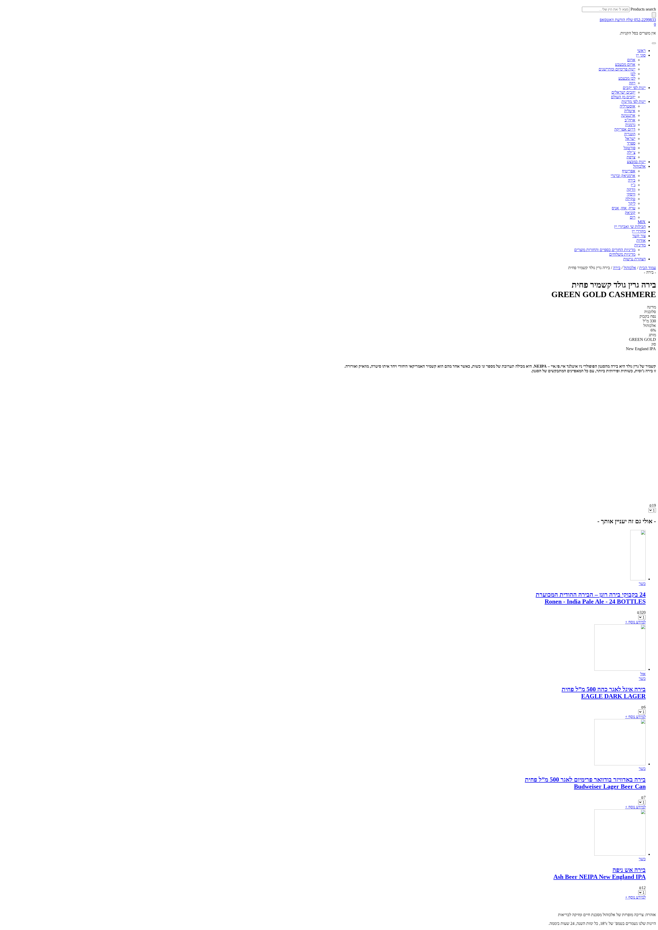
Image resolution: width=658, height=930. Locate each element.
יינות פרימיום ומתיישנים (617, 69)
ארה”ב (630, 120)
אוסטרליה (627, 106)
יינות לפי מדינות (634, 101)
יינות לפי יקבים (634, 87)
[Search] (654, 14)
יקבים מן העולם (623, 97)
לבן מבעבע (626, 78)
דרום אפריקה (624, 129)
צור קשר (639, 236)
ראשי (641, 50)
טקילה (630, 199)
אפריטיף (628, 171)
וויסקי (631, 194)
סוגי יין (641, 55)
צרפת (631, 157)
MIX (642, 222)
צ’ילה (631, 152)
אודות (641, 240)
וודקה (631, 189)
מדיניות (640, 245)
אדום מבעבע (625, 64)
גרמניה (630, 124)
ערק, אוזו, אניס (623, 208)
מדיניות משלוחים (622, 254)
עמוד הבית (647, 267)
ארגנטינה (628, 115)
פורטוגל (629, 148)
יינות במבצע (636, 162)
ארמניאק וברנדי (623, 175)
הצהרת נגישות (634, 259)
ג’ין (633, 185)
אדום (631, 60)
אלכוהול (639, 166)
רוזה (632, 83)
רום (632, 217)
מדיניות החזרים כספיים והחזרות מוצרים (604, 249)
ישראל (630, 138)
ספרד (631, 143)
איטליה (629, 111)
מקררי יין (639, 231)
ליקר (631, 203)
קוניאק (630, 212)
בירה (631, 180)
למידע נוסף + (635, 622)
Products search (643, 9)
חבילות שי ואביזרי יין (630, 226)
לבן (632, 74)
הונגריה (629, 134)
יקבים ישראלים (623, 92)
